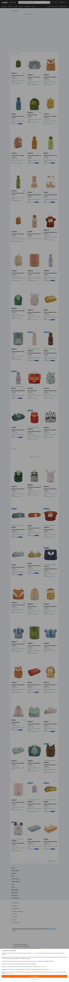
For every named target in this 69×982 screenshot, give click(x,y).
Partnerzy (50, 969)
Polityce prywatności (9, 973)
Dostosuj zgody (44, 966)
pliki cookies (34, 953)
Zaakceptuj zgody (34, 976)
